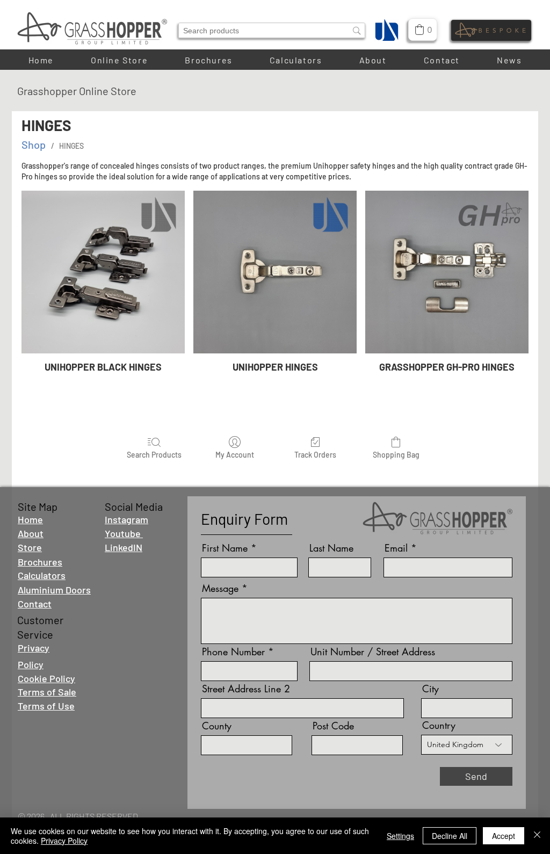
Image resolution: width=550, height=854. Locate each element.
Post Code (333, 725)
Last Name (331, 548)
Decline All (449, 835)
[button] (373, 59)
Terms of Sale (47, 692)
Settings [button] (400, 835)
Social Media (134, 506)
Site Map (37, 506)
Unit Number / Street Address (372, 651)
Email (396, 548)
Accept (503, 835)
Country (438, 725)
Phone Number (233, 651)
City (430, 688)
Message (220, 588)
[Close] (537, 835)
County (216, 725)
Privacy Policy (64, 840)
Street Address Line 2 (246, 688)
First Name (225, 548)
